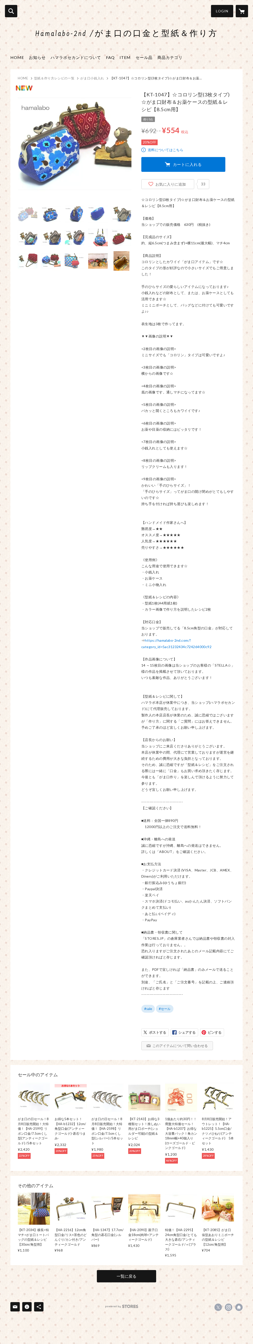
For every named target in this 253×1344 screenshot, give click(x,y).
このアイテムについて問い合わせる (180, 1045)
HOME (17, 57)
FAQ (110, 57)
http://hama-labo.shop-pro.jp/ (239, 1307)
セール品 (144, 57)
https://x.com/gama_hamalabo (218, 1307)
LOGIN (222, 11)
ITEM (125, 57)
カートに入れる (187, 164)
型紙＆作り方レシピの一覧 (54, 78)
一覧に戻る (126, 1276)
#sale (148, 1009)
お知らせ (37, 57)
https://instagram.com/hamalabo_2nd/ (228, 1307)
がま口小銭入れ (92, 78)
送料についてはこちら (165, 150)
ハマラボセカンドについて (76, 57)
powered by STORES (122, 1306)
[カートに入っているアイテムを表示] (242, 11)
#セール (164, 1009)
